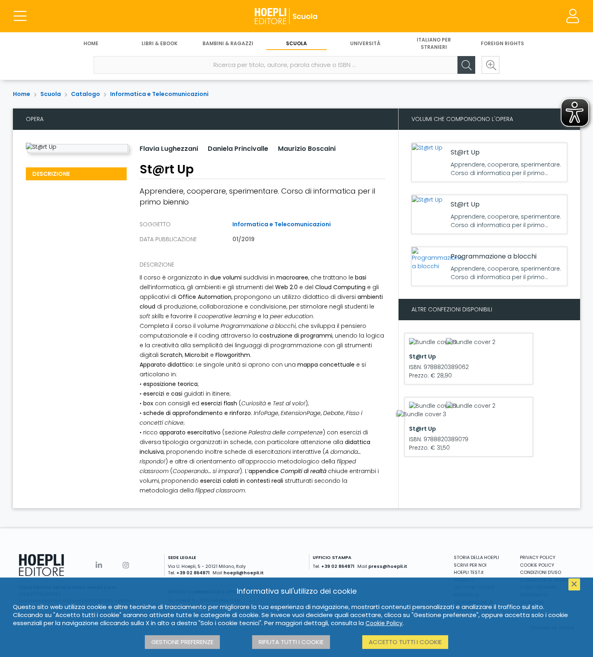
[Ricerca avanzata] (490, 65)
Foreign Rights (502, 43)
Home (91, 43)
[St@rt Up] (427, 148)
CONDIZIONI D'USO (540, 572)
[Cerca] (466, 65)
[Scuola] (296, 16)
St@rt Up (465, 152)
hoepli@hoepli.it (243, 572)
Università (365, 43)
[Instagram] (126, 565)
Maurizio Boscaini (307, 148)
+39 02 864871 (193, 572)
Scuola (296, 43)
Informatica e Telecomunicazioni (159, 94)
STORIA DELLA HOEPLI (476, 557)
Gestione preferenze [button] (182, 642)
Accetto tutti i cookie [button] (405, 642)
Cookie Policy (384, 623)
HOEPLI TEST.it (469, 572)
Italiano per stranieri (434, 43)
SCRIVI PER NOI (470, 565)
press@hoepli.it (387, 566)
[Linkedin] (99, 565)
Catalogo (85, 94)
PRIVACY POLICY (537, 557)
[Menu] (20, 16)
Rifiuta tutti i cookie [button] (291, 642)
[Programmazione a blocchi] (437, 259)
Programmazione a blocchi (494, 256)
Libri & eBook (159, 43)
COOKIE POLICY (537, 565)
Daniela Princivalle (238, 148)
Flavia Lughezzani (169, 148)
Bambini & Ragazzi (228, 43)
